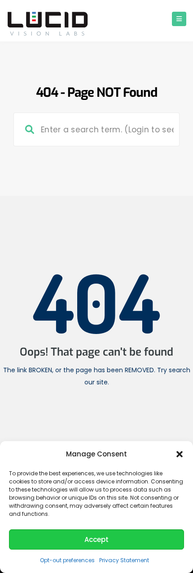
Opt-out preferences (67, 560)
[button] (179, 454)
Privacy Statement (124, 560)
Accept (96, 539)
